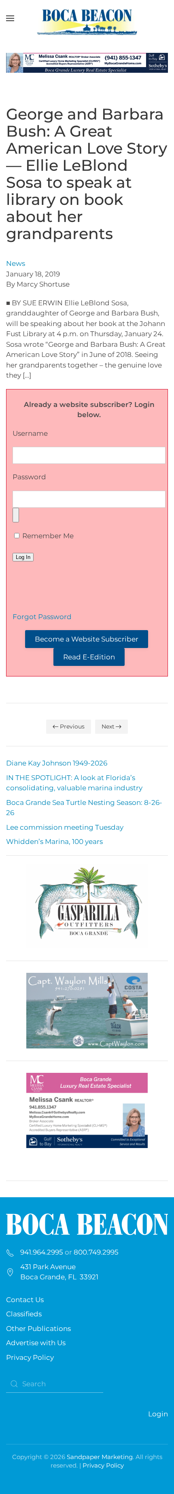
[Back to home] (87, 18)
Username (30, 433)
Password (29, 477)
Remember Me (47, 536)
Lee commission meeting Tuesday (64, 827)
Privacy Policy (30, 1357)
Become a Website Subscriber (86, 639)
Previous (72, 726)
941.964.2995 (41, 1252)
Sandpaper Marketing (100, 1457)
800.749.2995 (96, 1252)
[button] (10, 18)
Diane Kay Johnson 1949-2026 (56, 763)
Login (158, 1414)
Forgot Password (42, 617)
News (15, 263)
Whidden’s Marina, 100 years (54, 841)
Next (108, 726)
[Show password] (16, 515)
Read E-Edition (89, 657)
